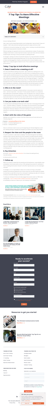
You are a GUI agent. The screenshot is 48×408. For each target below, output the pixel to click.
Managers (26, 355)
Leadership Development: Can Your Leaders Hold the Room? (34, 222)
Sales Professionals (28, 360)
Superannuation (6, 375)
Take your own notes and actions (16, 153)
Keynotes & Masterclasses (8, 362)
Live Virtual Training (7, 355)
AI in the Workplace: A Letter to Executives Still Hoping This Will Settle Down (11, 245)
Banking (5, 370)
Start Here (33, 1)
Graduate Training (28, 364)
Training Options (7, 351)
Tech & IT (5, 372)
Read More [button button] (20, 337)
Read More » (5, 225)
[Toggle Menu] (43, 6)
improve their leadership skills (31, 195)
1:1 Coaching (6, 358)
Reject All (27, 403)
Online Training (6, 360)
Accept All (38, 403)
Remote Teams (27, 362)
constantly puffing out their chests (16, 121)
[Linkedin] (17, 396)
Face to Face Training (7, 353)
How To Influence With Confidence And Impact (20, 178)
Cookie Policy (27, 400)
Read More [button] (20, 323)
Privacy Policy (12, 402)
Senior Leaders (27, 358)
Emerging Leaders (28, 353)
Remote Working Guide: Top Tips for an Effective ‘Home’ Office (29, 335)
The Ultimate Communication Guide (28, 321)
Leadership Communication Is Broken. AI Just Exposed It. (11, 222)
